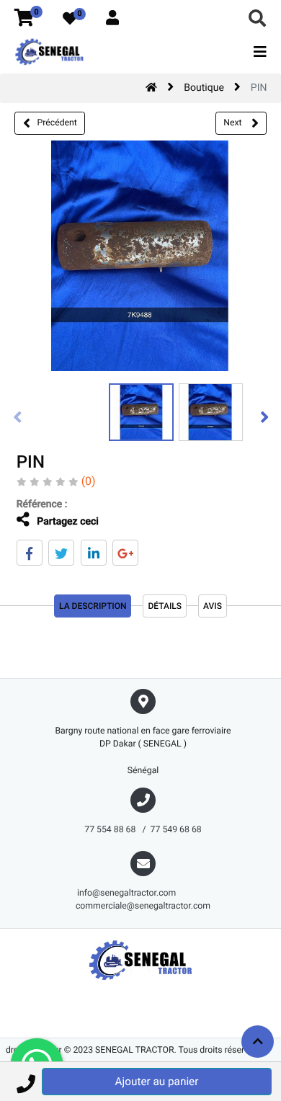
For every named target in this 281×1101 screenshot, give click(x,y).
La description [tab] (92, 606)
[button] (25, 1081)
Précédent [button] (57, 122)
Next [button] (233, 122)
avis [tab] (212, 606)
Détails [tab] (165, 606)
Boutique (204, 88)
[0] (24, 19)
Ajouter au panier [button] (157, 1081)
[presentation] (18, 416)
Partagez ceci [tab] (67, 521)
